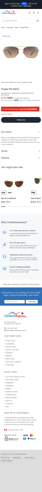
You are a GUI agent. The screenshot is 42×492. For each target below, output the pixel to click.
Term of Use (5, 457)
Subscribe (32, 302)
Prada (16, 27)
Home (3, 27)
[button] (21, 132)
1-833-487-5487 (11, 328)
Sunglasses (10, 27)
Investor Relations (6, 460)
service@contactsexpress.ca (16, 330)
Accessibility (17, 457)
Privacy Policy (29, 457)
